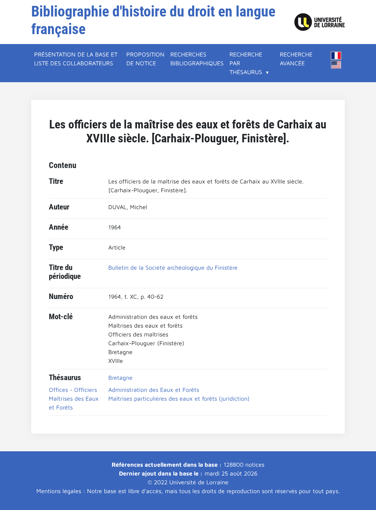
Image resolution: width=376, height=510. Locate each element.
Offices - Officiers (73, 389)
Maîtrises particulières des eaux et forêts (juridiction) (179, 398)
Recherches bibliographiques (197, 58)
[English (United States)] (336, 65)
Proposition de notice (145, 58)
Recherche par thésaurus (245, 63)
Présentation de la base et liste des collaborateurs (76, 58)
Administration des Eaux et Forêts (153, 389)
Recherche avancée (296, 58)
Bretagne (120, 377)
